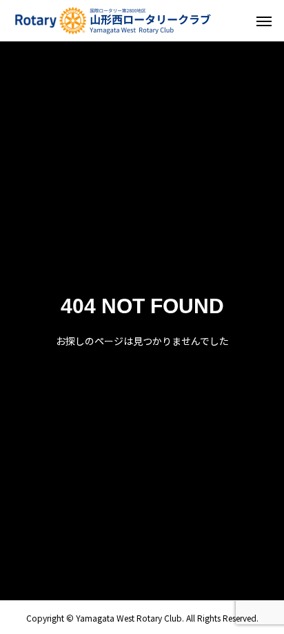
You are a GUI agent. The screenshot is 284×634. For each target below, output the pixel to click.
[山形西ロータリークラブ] (114, 20)
